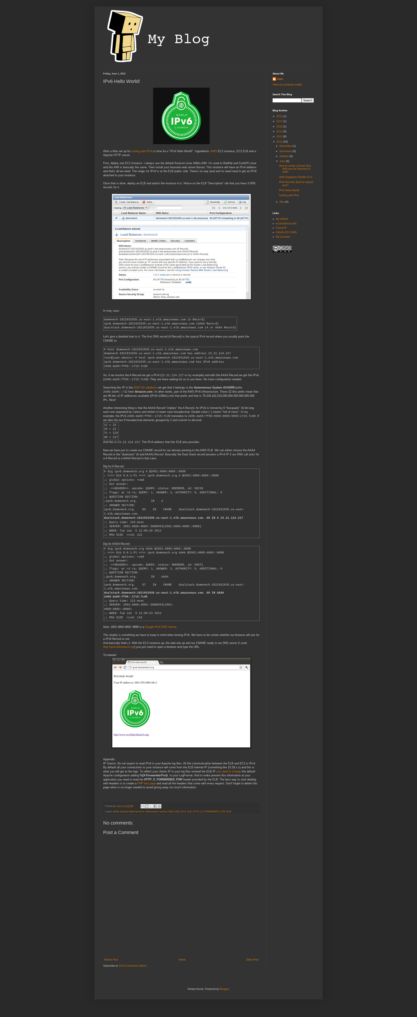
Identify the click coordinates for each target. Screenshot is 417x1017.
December (286, 146)
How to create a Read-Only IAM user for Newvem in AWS (295, 169)
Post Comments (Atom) (132, 965)
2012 (279, 141)
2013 (279, 136)
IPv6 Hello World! (289, 190)
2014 (279, 131)
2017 (279, 121)
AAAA (116, 811)
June (283, 161)
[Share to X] (151, 806)
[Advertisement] (182, 943)
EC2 (183, 811)
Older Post (252, 959)
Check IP (281, 227)
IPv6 (229, 811)
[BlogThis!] (147, 806)
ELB (189, 811)
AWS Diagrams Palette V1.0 (295, 177)
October (285, 156)
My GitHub (282, 219)
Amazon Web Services (132, 811)
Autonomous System (156, 811)
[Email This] (143, 806)
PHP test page (146, 783)
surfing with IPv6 (141, 151)
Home (182, 959)
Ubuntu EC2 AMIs (286, 232)
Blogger (224, 989)
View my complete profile (287, 84)
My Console (283, 236)
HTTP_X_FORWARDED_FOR (209, 811)
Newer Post (111, 959)
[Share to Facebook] (155, 806)
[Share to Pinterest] (159, 806)
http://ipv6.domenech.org (118, 646)
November (286, 151)
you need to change (228, 771)
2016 (279, 126)
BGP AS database (145, 387)
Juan (280, 79)
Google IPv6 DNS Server (160, 627)
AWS (213, 151)
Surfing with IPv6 (289, 195)
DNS (177, 811)
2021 (279, 116)
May (282, 201)
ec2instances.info (286, 223)
